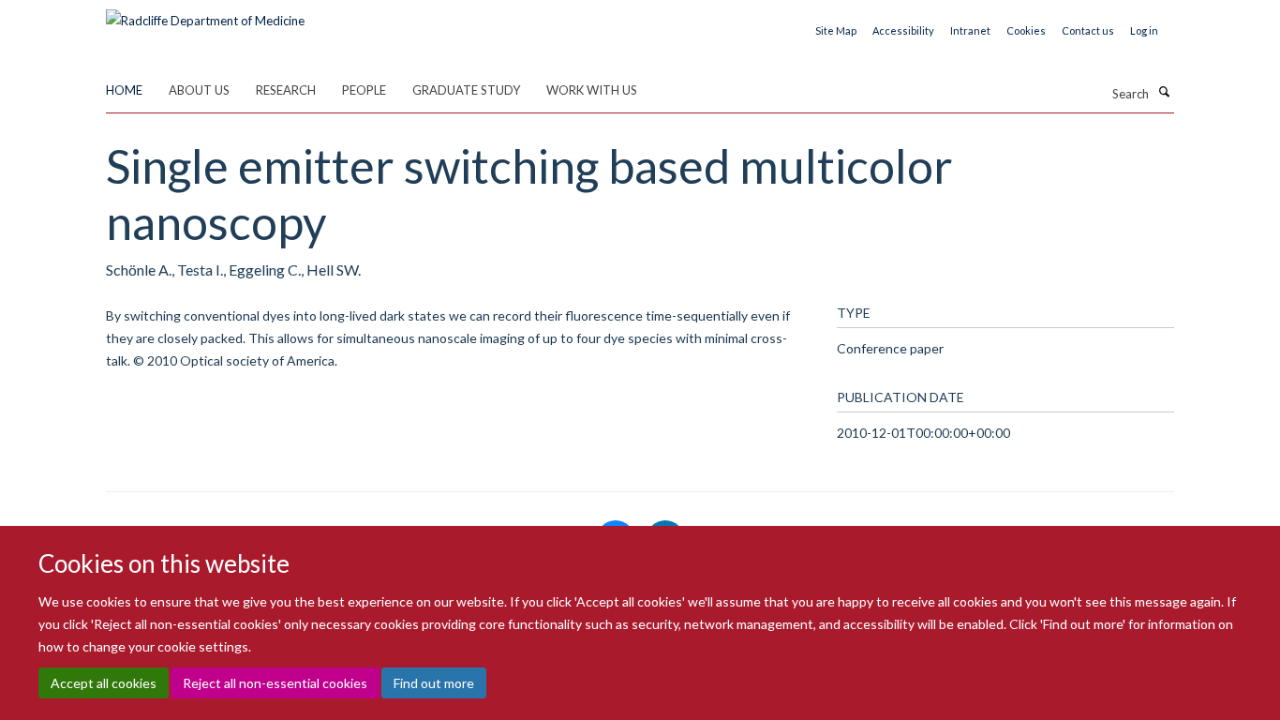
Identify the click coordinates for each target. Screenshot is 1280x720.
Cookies (1026, 30)
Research (286, 90)
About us (199, 90)
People (364, 90)
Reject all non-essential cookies (275, 683)
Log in (1144, 30)
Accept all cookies (103, 683)
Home (124, 90)
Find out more (434, 683)
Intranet (970, 30)
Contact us (1088, 30)
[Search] (1163, 92)
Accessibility (903, 30)
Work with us (591, 90)
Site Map (835, 30)
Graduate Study (466, 90)
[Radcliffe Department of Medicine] (205, 14)
